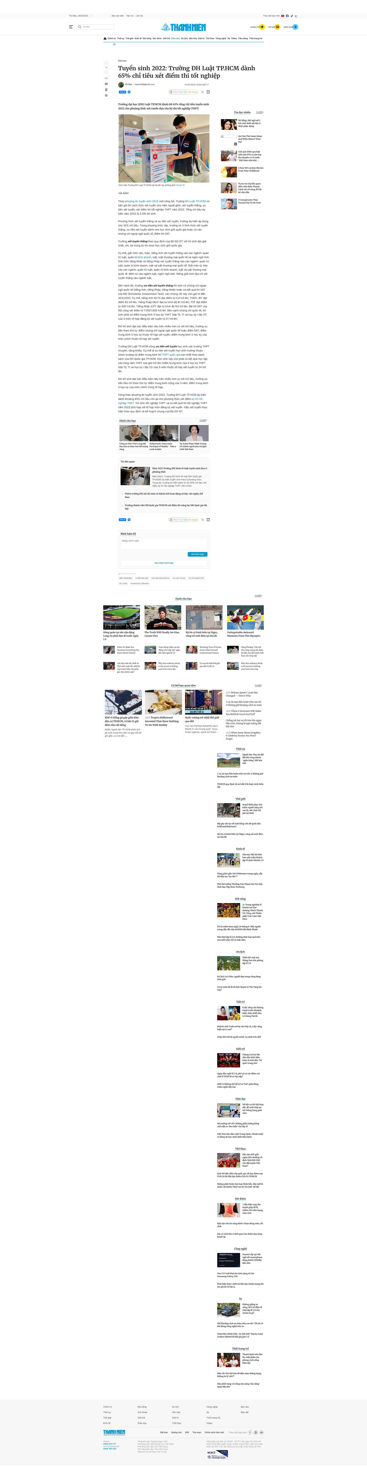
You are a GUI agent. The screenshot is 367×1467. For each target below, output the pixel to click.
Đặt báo (164, 1432)
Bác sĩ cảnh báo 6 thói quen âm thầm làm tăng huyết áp (239, 1235)
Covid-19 (180, 185)
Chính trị (112, 38)
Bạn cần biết (118, 16)
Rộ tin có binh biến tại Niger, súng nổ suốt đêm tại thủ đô (240, 835)
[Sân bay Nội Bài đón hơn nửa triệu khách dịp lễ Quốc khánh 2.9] (228, 860)
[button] (106, 63)
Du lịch (184, 38)
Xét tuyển (123, 584)
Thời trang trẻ (255, 38)
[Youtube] (282, 16)
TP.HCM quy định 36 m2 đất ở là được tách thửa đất (240, 785)
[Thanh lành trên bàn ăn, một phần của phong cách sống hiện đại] (228, 1360)
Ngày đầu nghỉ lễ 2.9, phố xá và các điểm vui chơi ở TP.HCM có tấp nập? (238, 1075)
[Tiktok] (292, 16)
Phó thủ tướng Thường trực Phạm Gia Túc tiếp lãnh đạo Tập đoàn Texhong (239, 885)
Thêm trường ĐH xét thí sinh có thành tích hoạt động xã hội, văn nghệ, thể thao (164, 495)
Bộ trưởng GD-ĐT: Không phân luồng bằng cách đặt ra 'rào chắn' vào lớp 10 (238, 1125)
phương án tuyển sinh (140, 584)
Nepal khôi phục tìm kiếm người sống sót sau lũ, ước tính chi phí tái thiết (252, 808)
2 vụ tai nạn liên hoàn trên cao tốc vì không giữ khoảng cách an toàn (240, 775)
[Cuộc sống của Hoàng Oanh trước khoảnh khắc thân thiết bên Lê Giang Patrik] (228, 1013)
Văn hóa (193, 38)
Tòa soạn (197, 1432)
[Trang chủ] (105, 38)
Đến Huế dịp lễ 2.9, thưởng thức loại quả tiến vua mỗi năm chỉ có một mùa (238, 938)
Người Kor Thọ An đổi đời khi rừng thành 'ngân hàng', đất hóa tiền (253, 758)
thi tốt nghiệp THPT (196, 578)
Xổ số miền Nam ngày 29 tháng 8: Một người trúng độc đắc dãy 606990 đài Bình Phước (239, 928)
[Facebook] (287, 16)
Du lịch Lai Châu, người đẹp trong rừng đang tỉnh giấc (239, 978)
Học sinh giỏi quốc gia (161, 578)
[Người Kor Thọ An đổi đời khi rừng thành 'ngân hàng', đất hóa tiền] (228, 760)
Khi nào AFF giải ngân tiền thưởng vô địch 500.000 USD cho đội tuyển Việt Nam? (252, 1160)
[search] (95, 26)
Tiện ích (129, 16)
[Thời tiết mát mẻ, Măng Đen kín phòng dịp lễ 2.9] (228, 963)
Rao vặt (244, 1412)
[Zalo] (296, 16)
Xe (228, 38)
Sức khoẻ (142, 1412)
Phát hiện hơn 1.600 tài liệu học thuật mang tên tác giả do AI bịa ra (240, 1285)
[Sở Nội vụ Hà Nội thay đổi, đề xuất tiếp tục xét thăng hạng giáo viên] (228, 1110)
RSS (187, 1432)
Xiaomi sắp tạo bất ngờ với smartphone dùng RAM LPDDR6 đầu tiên (252, 1258)
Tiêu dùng (243, 38)
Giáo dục (175, 38)
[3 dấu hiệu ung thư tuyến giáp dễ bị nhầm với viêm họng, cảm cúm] (228, 1210)
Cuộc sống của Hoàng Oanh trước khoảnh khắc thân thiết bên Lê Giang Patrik (252, 1011)
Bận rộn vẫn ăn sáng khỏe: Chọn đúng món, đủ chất (240, 1225)
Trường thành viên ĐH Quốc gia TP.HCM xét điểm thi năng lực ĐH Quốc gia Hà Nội (166, 507)
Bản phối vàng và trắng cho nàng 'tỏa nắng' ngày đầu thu (238, 1385)
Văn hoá (176, 1412)
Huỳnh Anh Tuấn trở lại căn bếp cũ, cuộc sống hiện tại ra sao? (239, 1028)
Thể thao (210, 38)
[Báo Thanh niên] (114, 1432)
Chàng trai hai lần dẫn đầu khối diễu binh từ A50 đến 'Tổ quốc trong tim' (252, 1058)
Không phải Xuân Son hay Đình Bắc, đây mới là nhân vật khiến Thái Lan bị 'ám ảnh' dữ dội (240, 1185)
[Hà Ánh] (121, 85)
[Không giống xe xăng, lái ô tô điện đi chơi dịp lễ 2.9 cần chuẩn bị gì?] (228, 1310)
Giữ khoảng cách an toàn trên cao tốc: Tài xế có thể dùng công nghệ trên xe (240, 1325)
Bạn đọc (245, 1406)
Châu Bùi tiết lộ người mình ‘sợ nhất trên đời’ (239, 1037)
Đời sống (147, 38)
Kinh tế (138, 38)
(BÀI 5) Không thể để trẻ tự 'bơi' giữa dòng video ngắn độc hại (237, 1085)
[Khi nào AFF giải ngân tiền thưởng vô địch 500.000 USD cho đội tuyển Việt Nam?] (228, 1160)
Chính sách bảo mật (214, 1432)
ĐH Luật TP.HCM (195, 201)
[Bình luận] (106, 84)
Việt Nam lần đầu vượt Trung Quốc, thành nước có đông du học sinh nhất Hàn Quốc (240, 1135)
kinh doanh (144, 257)
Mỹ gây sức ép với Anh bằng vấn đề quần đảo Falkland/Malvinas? (239, 825)
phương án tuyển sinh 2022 (141, 201)
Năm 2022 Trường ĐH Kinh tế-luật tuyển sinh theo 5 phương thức (179, 470)
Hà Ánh (128, 84)
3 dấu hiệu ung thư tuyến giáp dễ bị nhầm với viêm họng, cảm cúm (252, 1208)
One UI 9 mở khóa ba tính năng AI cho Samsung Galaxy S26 (235, 1275)
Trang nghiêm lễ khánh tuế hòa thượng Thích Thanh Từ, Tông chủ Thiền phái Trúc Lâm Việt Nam (252, 911)
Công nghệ (221, 38)
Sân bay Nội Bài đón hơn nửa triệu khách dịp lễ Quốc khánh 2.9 (252, 857)
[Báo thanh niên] (183, 27)
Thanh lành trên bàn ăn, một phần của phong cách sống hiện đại (252, 1358)
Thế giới (129, 38)
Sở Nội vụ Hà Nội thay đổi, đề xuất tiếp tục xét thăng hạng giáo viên (253, 1108)
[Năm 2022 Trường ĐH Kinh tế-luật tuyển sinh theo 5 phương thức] (135, 476)
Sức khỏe (157, 38)
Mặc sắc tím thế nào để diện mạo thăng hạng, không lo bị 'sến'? (239, 1375)
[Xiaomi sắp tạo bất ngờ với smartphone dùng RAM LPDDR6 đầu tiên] (228, 1260)
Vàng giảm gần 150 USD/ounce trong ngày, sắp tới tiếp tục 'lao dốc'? (239, 875)
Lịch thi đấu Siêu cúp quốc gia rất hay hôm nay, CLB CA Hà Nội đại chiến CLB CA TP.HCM (240, 1175)
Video (234, 38)
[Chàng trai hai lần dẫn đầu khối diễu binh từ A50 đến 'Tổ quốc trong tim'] (228, 1060)
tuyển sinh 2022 (142, 578)
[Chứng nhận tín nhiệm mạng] (217, 1455)
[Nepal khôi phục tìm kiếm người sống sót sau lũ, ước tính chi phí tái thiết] (228, 810)
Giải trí (201, 38)
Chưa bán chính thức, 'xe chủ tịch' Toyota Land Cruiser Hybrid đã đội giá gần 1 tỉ (240, 1335)
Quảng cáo (176, 1432)
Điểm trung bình (125, 578)
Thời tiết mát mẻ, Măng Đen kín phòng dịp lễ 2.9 (252, 960)
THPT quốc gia (171, 354)
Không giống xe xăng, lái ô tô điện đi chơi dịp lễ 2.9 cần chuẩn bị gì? (252, 1308)
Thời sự (120, 38)
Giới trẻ (166, 38)
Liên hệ (139, 16)
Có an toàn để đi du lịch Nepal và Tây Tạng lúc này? (239, 988)
